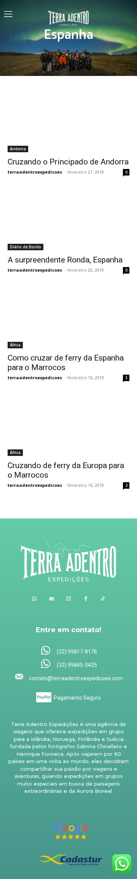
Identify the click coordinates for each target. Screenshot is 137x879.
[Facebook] (85, 598)
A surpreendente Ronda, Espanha (65, 259)
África (15, 345)
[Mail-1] (51, 598)
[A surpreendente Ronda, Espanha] (68, 219)
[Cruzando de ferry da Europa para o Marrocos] (68, 425)
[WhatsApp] (34, 598)
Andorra (18, 148)
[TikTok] (103, 598)
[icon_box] (68, 651)
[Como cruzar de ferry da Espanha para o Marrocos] (68, 317)
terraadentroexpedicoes (35, 172)
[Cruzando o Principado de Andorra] (68, 121)
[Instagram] (68, 598)
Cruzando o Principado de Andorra (68, 161)
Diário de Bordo (25, 247)
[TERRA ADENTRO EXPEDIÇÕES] (68, 15)
